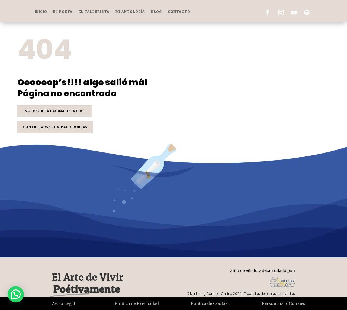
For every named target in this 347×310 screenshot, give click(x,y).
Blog (156, 12)
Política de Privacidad (137, 303)
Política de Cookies (210, 303)
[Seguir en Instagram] (280, 12)
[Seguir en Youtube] (293, 12)
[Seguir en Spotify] (306, 12)
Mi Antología (130, 12)
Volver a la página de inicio (54, 111)
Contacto (179, 12)
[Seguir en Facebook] (267, 12)
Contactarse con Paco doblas (55, 127)
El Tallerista (94, 12)
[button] (16, 294)
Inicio (41, 12)
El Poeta (63, 12)
